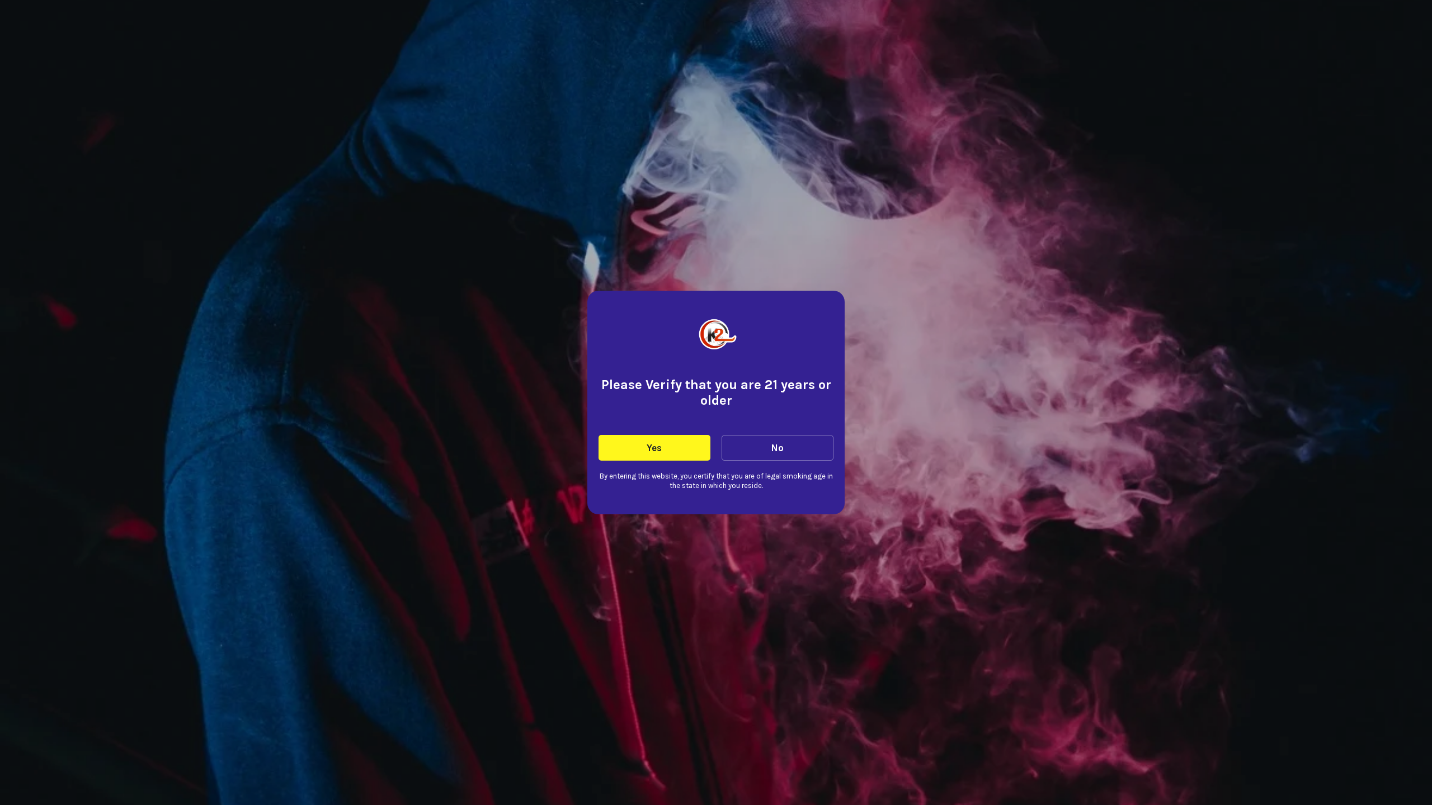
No (777, 447)
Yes (654, 447)
